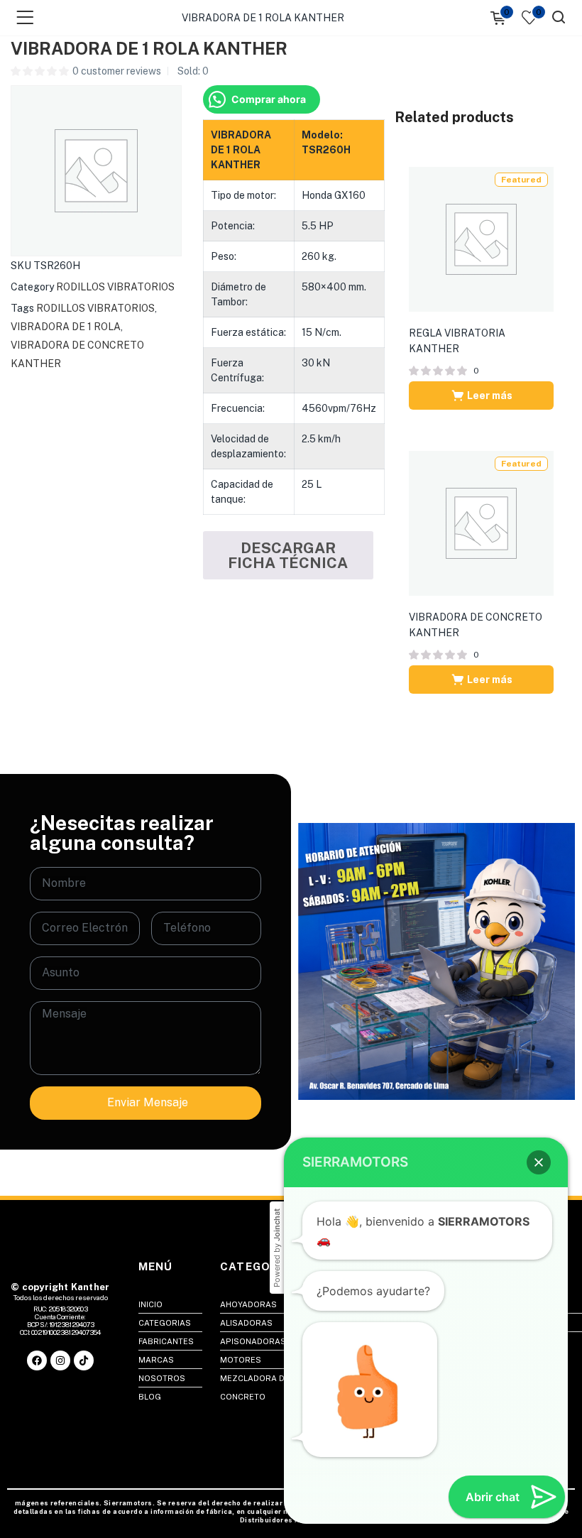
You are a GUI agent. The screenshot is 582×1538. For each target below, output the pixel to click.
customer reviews (116, 71)
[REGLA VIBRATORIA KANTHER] (481, 238)
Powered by (277, 1248)
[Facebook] (37, 1360)
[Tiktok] (84, 1360)
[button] (539, 1162)
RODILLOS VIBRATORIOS (115, 287)
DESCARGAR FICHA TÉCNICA (288, 555)
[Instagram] (60, 1360)
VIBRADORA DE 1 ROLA (66, 326)
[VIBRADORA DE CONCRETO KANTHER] (481, 522)
